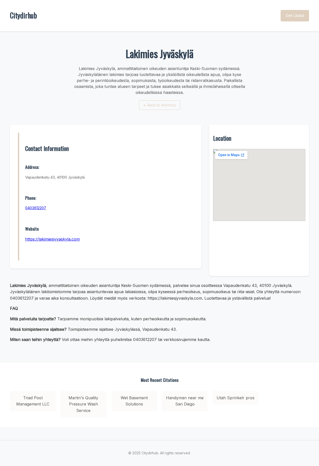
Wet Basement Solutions (134, 401)
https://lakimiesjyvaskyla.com (52, 239)
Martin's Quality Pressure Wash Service (83, 404)
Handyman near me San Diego (185, 401)
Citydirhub (23, 15)
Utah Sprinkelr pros (235, 397)
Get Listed (295, 15)
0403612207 (35, 207)
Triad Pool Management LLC (32, 401)
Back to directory (159, 105)
